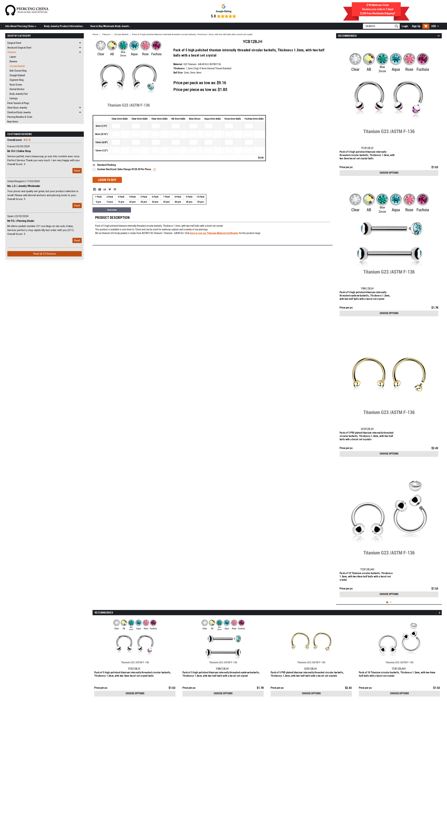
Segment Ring (17, 79)
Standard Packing (106, 164)
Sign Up (416, 26)
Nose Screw (16, 84)
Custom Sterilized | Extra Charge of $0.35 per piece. (124, 169)
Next (438, 36)
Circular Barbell (17, 66)
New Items (12, 121)
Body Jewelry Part (19, 93)
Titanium (11, 52)
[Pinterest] (114, 189)
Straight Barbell (17, 75)
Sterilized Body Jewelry (19, 112)
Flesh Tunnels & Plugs (18, 103)
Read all (44, 253)
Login (405, 26)
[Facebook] (94, 189)
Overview (111, 210)
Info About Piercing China (19, 26)
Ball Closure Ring (18, 70)
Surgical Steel (14, 42)
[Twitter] (109, 189)
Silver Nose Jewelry (17, 107)
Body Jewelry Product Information (63, 26)
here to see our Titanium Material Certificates (214, 233)
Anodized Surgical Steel (19, 47)
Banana (13, 61)
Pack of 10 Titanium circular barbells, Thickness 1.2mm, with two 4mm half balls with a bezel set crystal (366, 576)
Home (95, 34)
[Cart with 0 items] (425, 26)
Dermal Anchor (17, 89)
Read (77, 170)
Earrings (14, 98)
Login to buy (107, 180)
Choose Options (389, 172)
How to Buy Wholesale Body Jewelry (110, 26)
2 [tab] (391, 602)
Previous (435, 36)
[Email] (99, 189)
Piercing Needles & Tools (19, 116)
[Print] (104, 189)
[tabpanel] (389, 109)
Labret (13, 56)
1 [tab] (387, 602)
